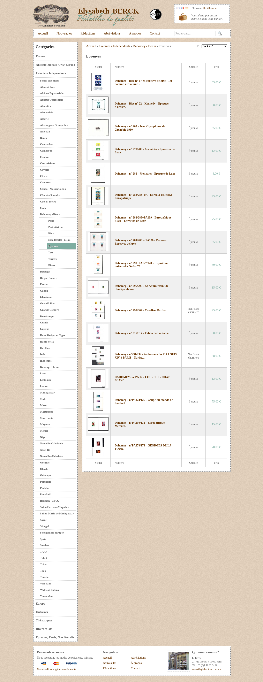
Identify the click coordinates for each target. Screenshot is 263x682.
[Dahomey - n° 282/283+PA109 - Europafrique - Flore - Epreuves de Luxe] (98, 227)
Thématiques (44, 620)
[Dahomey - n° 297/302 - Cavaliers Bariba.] (98, 318)
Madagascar (47, 392)
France (40, 56)
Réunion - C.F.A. (49, 500)
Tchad (43, 564)
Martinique (46, 411)
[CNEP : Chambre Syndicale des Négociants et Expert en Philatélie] (156, 19)
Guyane (44, 328)
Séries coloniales (49, 80)
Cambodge (46, 144)
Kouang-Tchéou (49, 367)
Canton (44, 157)
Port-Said (45, 494)
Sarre (43, 519)
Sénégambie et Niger (52, 532)
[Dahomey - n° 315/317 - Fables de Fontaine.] (98, 341)
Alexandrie (46, 112)
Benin (43, 137)
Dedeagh (45, 271)
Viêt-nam (45, 583)
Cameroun (46, 150)
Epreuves (53, 246)
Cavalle (44, 169)
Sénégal (44, 526)
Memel (44, 430)
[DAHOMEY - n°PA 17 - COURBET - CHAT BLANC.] (98, 386)
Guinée (44, 322)
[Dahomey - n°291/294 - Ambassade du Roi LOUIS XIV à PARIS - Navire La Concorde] (98, 364)
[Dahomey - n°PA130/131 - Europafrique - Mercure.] (98, 432)
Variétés (52, 259)
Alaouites (45, 106)
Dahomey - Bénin (50, 214)
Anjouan (45, 131)
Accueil (43, 33)
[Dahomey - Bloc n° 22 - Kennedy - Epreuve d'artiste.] (98, 113)
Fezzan (44, 284)
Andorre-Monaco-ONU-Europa (55, 64)
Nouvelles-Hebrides (51, 456)
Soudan (44, 545)
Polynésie (45, 481)
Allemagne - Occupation (54, 125)
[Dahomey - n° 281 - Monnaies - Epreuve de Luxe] (98, 181)
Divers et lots (44, 628)
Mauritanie (46, 418)
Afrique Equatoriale (51, 93)
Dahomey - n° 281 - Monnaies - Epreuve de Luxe (145, 173)
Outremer (42, 612)
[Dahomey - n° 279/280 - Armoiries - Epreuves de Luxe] (98, 158)
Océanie (45, 462)
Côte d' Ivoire (48, 201)
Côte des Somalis (50, 195)
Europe (40, 603)
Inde (42, 354)
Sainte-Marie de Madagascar (57, 513)
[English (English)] (178, 8)
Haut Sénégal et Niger (52, 335)
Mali (43, 398)
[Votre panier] (183, 17)
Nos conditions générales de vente (56, 669)
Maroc (44, 405)
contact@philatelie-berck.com (206, 669)
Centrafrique (47, 163)
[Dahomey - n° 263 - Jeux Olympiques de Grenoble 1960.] (98, 136)
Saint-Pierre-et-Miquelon (54, 507)
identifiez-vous (210, 8)
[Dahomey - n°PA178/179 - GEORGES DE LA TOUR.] (98, 455)
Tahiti (43, 558)
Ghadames (46, 297)
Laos (43, 373)
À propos (135, 33)
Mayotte (45, 424)
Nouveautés (64, 33)
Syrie (43, 539)
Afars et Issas (47, 87)
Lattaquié (45, 379)
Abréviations (112, 33)
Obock (44, 468)
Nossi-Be (45, 449)
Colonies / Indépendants (51, 73)
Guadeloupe (47, 316)
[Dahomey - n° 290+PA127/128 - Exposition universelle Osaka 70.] (98, 272)
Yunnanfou (46, 596)
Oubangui (46, 475)
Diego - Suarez (48, 277)
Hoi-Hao (45, 348)
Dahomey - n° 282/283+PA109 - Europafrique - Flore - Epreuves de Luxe (144, 219)
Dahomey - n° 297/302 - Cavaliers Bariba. (140, 310)
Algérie (44, 118)
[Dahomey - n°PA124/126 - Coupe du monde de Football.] (98, 409)
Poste (51, 220)
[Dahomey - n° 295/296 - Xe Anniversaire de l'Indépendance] (98, 295)
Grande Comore (49, 309)
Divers (51, 265)
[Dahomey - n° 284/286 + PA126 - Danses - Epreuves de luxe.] (98, 250)
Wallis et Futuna (49, 589)
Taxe (50, 252)
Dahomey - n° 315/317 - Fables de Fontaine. (142, 333)
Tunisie (44, 577)
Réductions (88, 33)
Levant (44, 386)
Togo (43, 570)
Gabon (44, 290)
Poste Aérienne (56, 227)
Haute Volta (47, 341)
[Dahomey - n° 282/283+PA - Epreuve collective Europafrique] (98, 204)
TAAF (43, 551)
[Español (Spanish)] (186, 8)
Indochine (46, 360)
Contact (155, 33)
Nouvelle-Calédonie (51, 443)
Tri (199, 46)
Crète (43, 207)
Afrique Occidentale (51, 99)
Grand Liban (47, 303)
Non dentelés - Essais (59, 239)
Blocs (51, 233)
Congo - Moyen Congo (53, 188)
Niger (43, 437)
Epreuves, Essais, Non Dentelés (55, 637)
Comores (45, 182)
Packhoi (45, 488)
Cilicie (44, 176)
